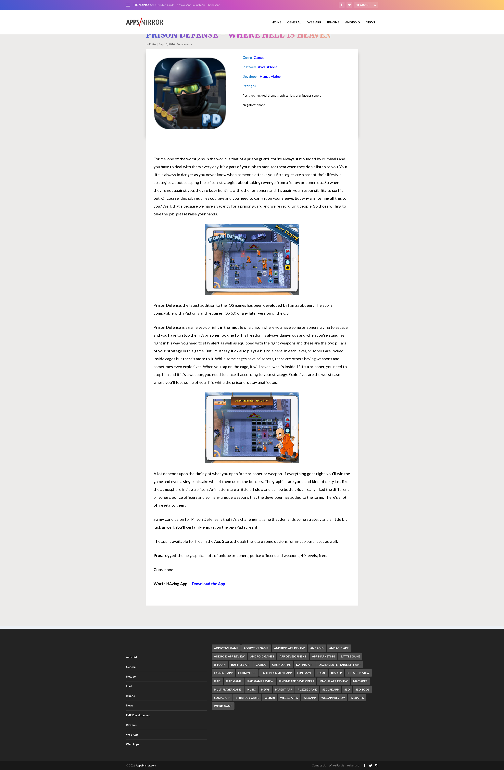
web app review (333, 697)
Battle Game (350, 656)
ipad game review (260, 681)
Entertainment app (277, 673)
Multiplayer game (227, 689)
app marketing (323, 656)
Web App (314, 22)
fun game (304, 673)
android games (262, 656)
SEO (347, 689)
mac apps (360, 681)
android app (339, 648)
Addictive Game (226, 648)
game (321, 673)
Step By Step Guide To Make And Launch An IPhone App (185, 4)
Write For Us (336, 765)
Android (352, 22)
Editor (153, 44)
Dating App (304, 664)
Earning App (223, 673)
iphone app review (334, 681)
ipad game (233, 681)
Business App (240, 664)
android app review (229, 656)
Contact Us (319, 765)
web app (309, 697)
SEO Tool (362, 689)
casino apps (281, 664)
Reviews (131, 725)
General (131, 666)
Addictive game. (256, 648)
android (317, 648)
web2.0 (270, 697)
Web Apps (132, 744)
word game (223, 706)
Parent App (283, 689)
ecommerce (247, 673)
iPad (261, 67)
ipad (217, 681)
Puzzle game (307, 689)
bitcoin (220, 664)
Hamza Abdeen (271, 76)
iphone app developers (296, 681)
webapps (357, 697)
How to (131, 676)
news (265, 689)
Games (259, 57)
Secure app (330, 689)
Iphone (333, 22)
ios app (336, 673)
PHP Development (138, 715)
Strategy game (247, 697)
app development (293, 656)
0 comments (184, 44)
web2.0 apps (289, 697)
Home (276, 22)
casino (261, 664)
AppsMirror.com (146, 765)
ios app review (358, 673)
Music (251, 689)
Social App (222, 697)
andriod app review (289, 648)
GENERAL (294, 22)
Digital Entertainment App (339, 664)
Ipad (129, 686)
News (370, 22)
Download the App (208, 583)
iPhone (272, 67)
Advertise (353, 765)
